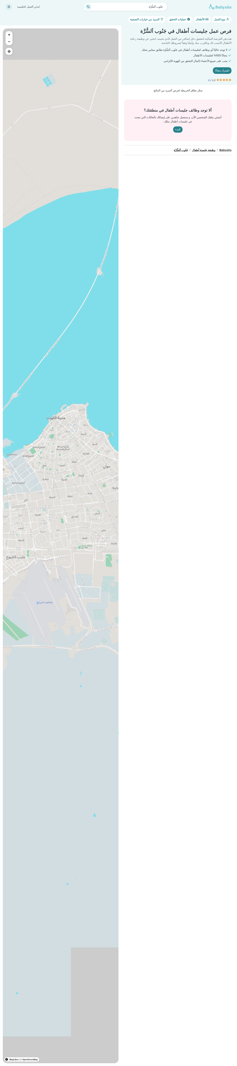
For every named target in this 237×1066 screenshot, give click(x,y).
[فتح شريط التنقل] (9, 6)
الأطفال (200, 19)
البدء (177, 129)
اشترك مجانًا (222, 70)
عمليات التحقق (178, 19)
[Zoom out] (9, 41)
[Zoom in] (9, 34)
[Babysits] (220, 7)
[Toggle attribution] (7, 1059)
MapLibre (14, 1059)
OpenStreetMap (30, 1059)
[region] (60, 545)
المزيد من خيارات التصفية (145, 19)
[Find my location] (9, 51)
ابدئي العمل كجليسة (28, 6)
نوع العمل (220, 19)
